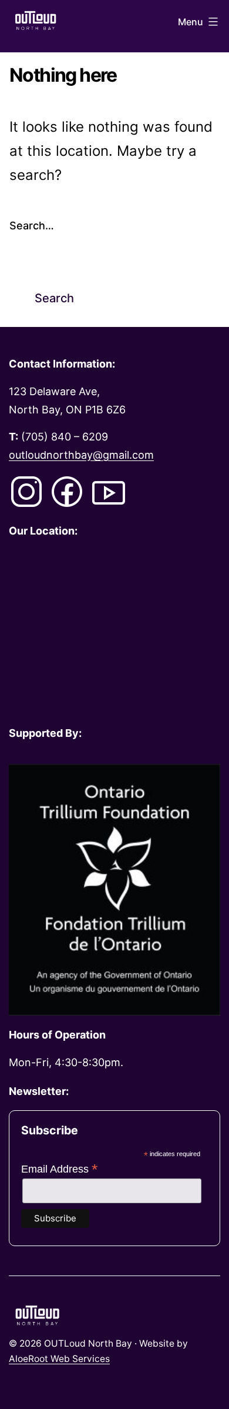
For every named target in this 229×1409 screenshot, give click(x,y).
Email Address (59, 1169)
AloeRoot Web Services (59, 1358)
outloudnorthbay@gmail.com (81, 455)
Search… (31, 225)
